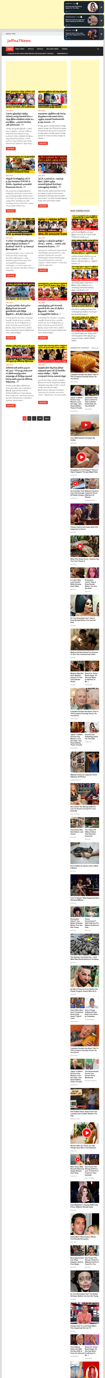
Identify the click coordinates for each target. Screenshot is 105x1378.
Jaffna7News (19, 40)
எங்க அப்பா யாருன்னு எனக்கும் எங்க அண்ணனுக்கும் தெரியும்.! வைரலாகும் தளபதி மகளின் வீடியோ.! (84, 311)
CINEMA (64, 49)
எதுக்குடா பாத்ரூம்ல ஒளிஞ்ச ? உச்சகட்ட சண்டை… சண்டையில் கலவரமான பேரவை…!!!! (52, 243)
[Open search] (98, 49)
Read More (10, 148)
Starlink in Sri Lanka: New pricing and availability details (31, 53)
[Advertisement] (52, 14)
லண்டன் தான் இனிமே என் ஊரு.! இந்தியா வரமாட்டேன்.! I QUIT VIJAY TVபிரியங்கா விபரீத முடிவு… (83, 234)
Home (10, 49)
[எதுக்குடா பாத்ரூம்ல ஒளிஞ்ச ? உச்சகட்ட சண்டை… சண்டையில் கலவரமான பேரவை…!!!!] (52, 227)
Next (47, 418)
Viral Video (19, 49)
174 (40, 418)
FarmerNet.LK (62, 53)
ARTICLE (31, 49)
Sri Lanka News (52, 49)
